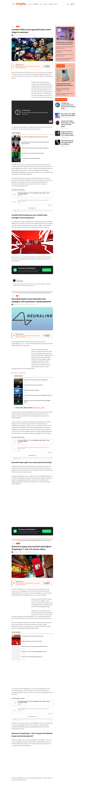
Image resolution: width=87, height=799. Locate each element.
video (24, 345)
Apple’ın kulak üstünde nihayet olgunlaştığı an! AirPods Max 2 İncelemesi (63, 90)
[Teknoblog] (21, 4)
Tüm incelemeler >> (71, 65)
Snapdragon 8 (33, 595)
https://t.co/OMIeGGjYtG (20, 372)
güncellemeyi (38, 72)
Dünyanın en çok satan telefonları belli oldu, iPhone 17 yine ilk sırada (64, 59)
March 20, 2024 (38, 407)
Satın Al (19, 195)
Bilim (17, 295)
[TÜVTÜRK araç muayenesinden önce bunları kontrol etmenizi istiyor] (57, 104)
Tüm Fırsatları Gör (31, 208)
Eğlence (17, 26)
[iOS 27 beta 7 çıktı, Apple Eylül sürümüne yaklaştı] (57, 115)
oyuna (13, 76)
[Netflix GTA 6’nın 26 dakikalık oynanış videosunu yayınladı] (65, 33)
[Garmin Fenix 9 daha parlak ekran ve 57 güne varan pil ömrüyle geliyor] (57, 122)
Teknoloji (18, 543)
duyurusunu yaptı (16, 591)
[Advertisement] (32, 496)
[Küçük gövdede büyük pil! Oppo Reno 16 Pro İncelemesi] (65, 75)
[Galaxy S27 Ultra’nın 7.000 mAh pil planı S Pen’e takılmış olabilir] (57, 133)
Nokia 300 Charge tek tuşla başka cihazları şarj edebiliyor (67, 142)
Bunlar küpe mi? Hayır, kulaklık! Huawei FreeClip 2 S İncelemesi (64, 94)
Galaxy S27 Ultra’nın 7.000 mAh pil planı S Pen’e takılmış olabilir (67, 133)
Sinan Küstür (15, 35)
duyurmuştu (22, 343)
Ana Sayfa (13, 26)
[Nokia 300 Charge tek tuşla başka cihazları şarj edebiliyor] (57, 142)
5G (14, 725)
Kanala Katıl (47, 270)
